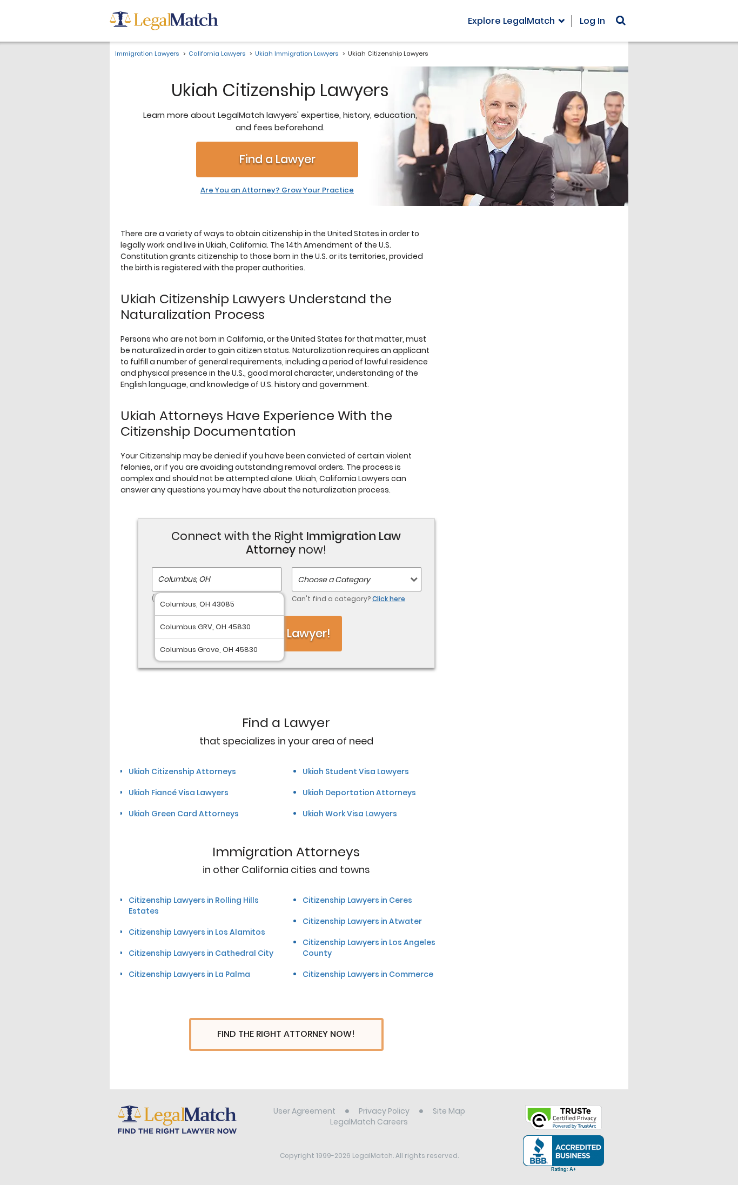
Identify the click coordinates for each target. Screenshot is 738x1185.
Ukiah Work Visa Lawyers (350, 813)
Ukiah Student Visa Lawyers (356, 771)
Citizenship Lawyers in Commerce (368, 974)
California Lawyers (217, 53)
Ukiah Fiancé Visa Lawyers (179, 792)
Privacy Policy (384, 1111)
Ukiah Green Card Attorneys (184, 813)
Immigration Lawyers (147, 53)
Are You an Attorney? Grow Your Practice (277, 190)
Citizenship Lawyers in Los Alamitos (197, 932)
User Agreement (304, 1111)
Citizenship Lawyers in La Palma (189, 974)
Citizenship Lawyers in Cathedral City (201, 953)
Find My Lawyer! (286, 633)
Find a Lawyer (277, 159)
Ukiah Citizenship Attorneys (182, 771)
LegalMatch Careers (369, 1121)
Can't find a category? (348, 598)
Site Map (449, 1111)
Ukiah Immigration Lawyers (296, 53)
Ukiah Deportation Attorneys (359, 792)
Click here (388, 598)
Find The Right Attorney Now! (286, 1034)
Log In (592, 21)
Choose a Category (334, 579)
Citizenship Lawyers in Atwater (362, 921)
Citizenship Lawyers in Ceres (357, 900)
